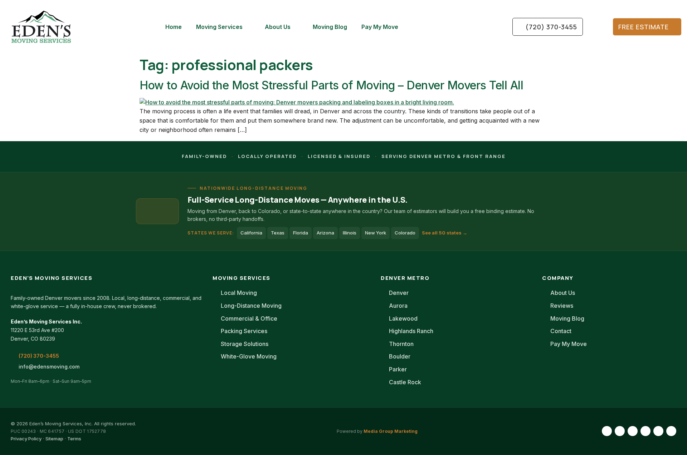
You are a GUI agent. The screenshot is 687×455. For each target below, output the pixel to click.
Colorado (405, 233)
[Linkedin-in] (633, 431)
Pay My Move (379, 26)
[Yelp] (671, 431)
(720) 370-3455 (39, 356)
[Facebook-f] (607, 431)
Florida (300, 233)
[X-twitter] (658, 431)
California (251, 233)
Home (173, 26)
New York (375, 233)
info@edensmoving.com (49, 366)
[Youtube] (645, 431)
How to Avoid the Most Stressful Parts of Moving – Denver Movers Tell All (331, 85)
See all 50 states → (444, 233)
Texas (277, 233)
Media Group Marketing (391, 431)
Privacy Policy (26, 438)
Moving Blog (330, 26)
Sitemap (54, 438)
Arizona (325, 233)
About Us (278, 26)
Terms (74, 438)
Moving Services (219, 26)
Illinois (349, 233)
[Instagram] (620, 431)
